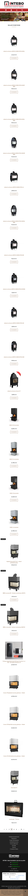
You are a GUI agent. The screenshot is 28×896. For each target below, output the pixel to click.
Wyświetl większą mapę (14, 878)
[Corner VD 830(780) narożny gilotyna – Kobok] (14, 713)
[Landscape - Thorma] (14, 808)
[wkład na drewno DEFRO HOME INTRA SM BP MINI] (14, 74)
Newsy (14, 847)
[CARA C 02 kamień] (14, 516)
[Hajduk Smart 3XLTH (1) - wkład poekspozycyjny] (14, 551)
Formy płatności (14, 843)
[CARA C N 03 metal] (14, 482)
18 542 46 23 (15, 862)
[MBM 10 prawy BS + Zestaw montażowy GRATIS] (14, 582)
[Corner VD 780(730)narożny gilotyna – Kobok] (14, 745)
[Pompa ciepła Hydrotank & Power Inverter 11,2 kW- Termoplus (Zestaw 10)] (14, 650)
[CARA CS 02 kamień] (14, 448)
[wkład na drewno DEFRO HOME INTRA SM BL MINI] (14, 108)
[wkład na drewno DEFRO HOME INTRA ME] (14, 244)
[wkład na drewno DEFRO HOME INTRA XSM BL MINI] (14, 210)
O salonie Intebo (14, 849)
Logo (14, 856)
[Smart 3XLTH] (14, 777)
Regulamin (14, 838)
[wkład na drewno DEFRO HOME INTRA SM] (14, 312)
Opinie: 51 (18, 877)
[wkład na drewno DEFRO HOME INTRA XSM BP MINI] (14, 142)
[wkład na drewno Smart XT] (14, 380)
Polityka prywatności (14, 836)
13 (21, 829)
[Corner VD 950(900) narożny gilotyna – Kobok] (14, 682)
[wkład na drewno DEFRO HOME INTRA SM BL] (14, 40)
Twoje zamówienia (14, 840)
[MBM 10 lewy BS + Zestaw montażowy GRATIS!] (14, 616)
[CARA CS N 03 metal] (14, 414)
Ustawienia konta (14, 842)
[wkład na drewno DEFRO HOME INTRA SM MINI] (14, 278)
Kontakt (14, 845)
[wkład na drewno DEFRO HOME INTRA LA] (14, 176)
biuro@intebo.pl (16, 866)
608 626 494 (15, 864)
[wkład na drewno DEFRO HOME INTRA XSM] (14, 346)
